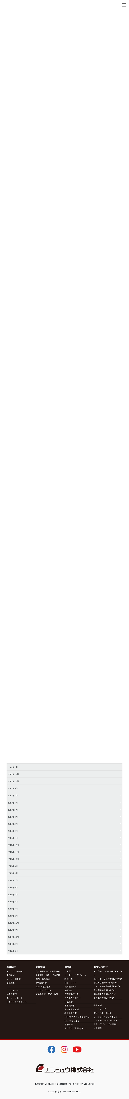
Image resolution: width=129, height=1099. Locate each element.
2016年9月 (13, 866)
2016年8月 (13, 873)
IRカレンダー (70, 982)
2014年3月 (13, 943)
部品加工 (11, 982)
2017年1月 (13, 837)
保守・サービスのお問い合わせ (108, 978)
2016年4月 (13, 901)
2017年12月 (13, 774)
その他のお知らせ (72, 997)
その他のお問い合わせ (104, 997)
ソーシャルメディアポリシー (107, 1016)
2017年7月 (13, 795)
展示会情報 (12, 994)
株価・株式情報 (71, 1009)
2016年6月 (13, 887)
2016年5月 (13, 894)
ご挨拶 (67, 971)
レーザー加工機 (14, 978)
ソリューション (14, 990)
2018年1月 (13, 767)
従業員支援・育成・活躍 (47, 994)
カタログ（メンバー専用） (106, 1024)
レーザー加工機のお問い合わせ (108, 986)
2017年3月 (13, 823)
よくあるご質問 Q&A (73, 1028)
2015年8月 (13, 929)
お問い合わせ (101, 967)
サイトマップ (100, 1009)
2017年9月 (13, 788)
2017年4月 (13, 816)
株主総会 (68, 1001)
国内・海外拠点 (43, 978)
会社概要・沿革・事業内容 (48, 971)
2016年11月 (13, 852)
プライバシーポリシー (104, 1012)
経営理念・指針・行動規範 (48, 975)
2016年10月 (13, 859)
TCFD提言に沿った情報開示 (77, 1016)
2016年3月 (13, 908)
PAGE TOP (120, 1060)
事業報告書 (69, 1005)
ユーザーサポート (15, 997)
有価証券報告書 (71, 994)
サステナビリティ (44, 990)
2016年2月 (13, 915)
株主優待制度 (70, 1013)
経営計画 (68, 978)
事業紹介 (11, 967)
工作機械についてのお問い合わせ (108, 973)
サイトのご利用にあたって (106, 1020)
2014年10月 (13, 936)
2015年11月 (13, 922)
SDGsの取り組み (43, 986)
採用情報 (98, 1005)
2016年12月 (13, 844)
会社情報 (40, 967)
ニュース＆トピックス (17, 1001)
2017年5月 (13, 809)
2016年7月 (13, 880)
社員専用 (98, 1028)
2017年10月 (13, 781)
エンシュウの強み (15, 971)
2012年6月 (13, 950)
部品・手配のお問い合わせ (106, 982)
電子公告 (68, 1024)
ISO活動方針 (41, 982)
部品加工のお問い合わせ (105, 993)
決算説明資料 (70, 986)
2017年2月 (13, 830)
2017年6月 (13, 802)
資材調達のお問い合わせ (105, 990)
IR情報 (68, 967)
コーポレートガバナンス (75, 975)
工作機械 (11, 975)
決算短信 (68, 990)
